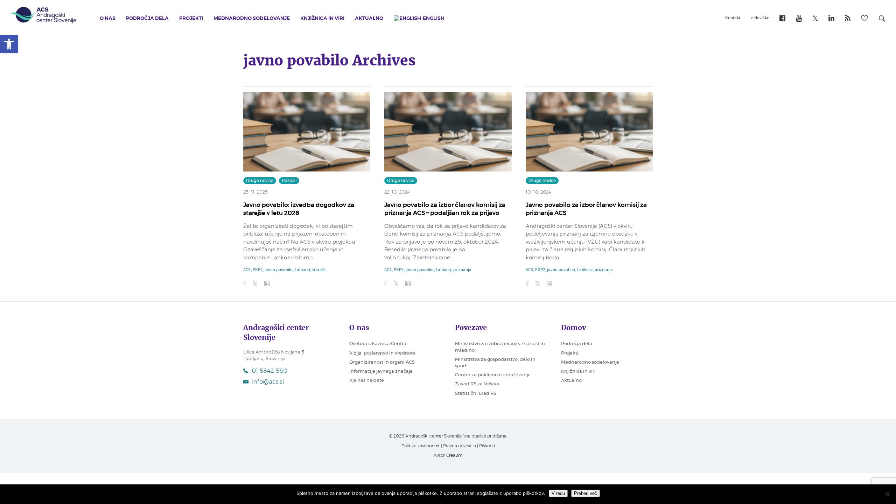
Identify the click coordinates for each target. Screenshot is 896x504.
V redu (558, 493)
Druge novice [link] (259, 180)
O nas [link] (107, 18)
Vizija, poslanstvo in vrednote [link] (382, 353)
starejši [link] (319, 270)
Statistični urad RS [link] (475, 393)
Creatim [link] (454, 455)
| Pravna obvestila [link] (458, 446)
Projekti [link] (191, 18)
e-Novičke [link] (760, 18)
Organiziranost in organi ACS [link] (382, 362)
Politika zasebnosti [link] (420, 446)
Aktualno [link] (369, 18)
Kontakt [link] (732, 18)
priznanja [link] (462, 270)
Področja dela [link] (147, 18)
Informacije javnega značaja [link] (381, 371)
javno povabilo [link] (279, 270)
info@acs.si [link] (268, 382)
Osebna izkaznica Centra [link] (377, 344)
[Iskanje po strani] (882, 19)
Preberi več (585, 493)
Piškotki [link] (487, 446)
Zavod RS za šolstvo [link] (477, 384)
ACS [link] (247, 270)
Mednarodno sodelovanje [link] (252, 18)
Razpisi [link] (289, 180)
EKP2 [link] (257, 270)
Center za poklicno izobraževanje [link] (493, 375)
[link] (9, 44)
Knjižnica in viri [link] (322, 18)
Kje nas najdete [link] (366, 380)
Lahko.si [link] (302, 270)
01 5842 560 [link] (269, 371)
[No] (887, 494)
